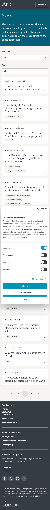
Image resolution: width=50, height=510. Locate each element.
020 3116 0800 (7, 418)
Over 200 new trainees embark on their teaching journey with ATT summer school (24, 158)
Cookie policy (7, 444)
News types (6, 51)
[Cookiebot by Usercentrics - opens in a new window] (37, 209)
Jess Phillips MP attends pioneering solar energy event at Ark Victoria (23, 108)
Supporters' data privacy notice (15, 440)
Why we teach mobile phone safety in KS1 (25, 354)
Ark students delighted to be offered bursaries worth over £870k (25, 379)
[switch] (44, 255)
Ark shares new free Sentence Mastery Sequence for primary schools (22, 328)
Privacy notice (8, 437)
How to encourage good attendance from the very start (22, 87)
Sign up (7, 467)
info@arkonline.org (10, 422)
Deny (25, 299)
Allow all (25, 286)
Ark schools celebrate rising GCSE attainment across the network (24, 188)
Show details (37, 279)
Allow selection (25, 293)
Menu (43, 4)
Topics (5, 65)
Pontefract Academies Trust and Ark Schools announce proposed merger (23, 136)
